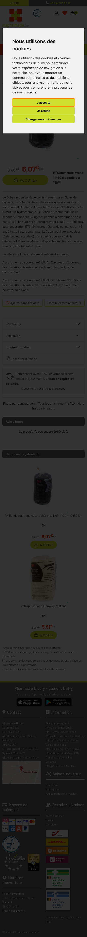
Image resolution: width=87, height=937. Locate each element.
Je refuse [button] (43, 111)
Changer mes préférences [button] (43, 119)
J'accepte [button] (43, 102)
